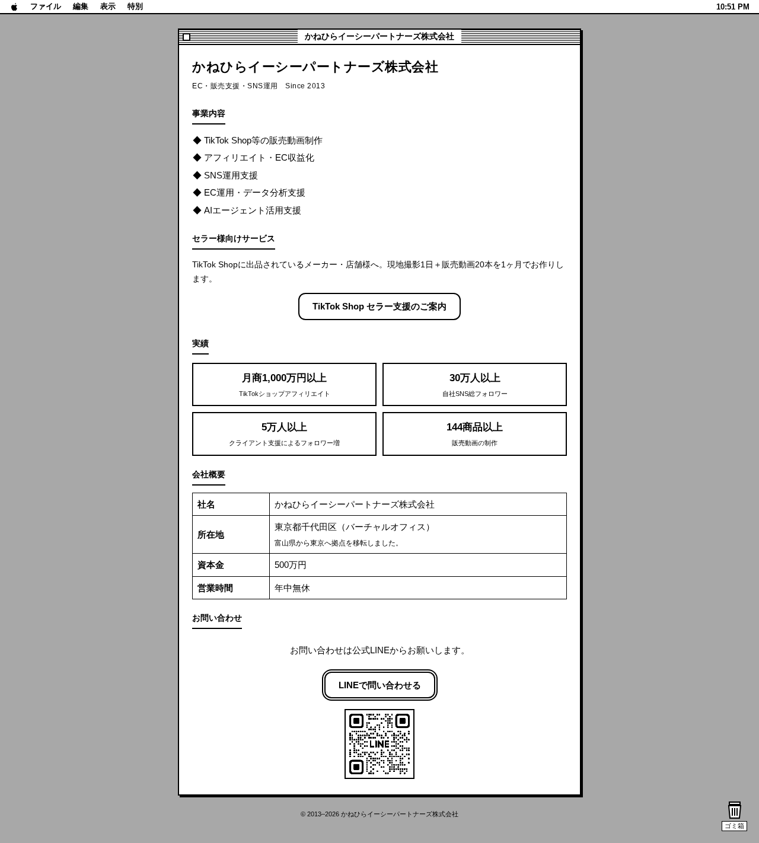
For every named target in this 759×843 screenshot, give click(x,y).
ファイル (45, 6)
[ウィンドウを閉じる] (186, 37)
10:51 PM (733, 6)
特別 (135, 6)
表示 (108, 6)
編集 (80, 6)
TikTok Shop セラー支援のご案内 (379, 306)
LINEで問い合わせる (380, 685)
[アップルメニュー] (14, 6)
